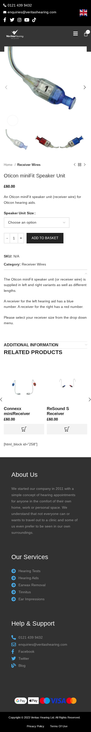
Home (8, 165)
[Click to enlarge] (13, 120)
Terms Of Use (58, 726)
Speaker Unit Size (19, 213)
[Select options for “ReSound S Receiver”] (67, 429)
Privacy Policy (35, 726)
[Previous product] (74, 164)
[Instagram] (19, 20)
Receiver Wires (28, 165)
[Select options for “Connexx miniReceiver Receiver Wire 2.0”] (24, 429)
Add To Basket (45, 238)
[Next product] (84, 164)
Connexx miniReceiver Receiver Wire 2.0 (21, 413)
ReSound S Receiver (58, 411)
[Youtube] (26, 20)
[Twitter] (12, 20)
